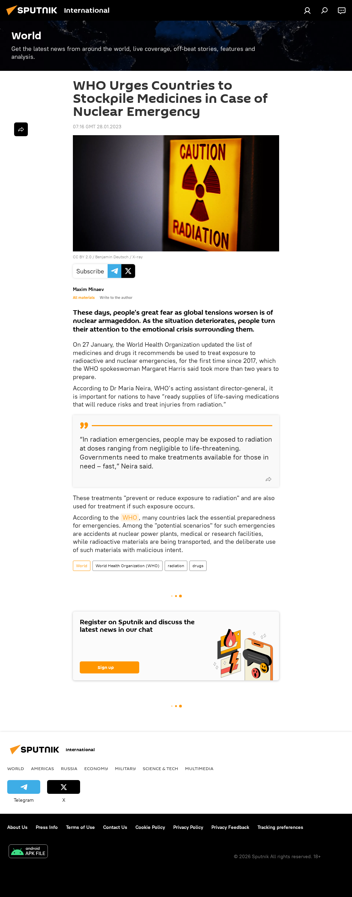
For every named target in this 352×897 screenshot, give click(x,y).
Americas (42, 768)
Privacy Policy (188, 827)
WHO (129, 517)
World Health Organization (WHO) (128, 565)
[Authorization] (307, 10)
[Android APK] (28, 852)
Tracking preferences (280, 827)
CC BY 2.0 (82, 256)
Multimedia (199, 768)
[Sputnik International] (33, 16)
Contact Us (115, 827)
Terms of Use (80, 827)
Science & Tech (160, 768)
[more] (268, 479)
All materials (84, 297)
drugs (198, 565)
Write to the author (116, 297)
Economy (96, 768)
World (81, 565)
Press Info (47, 827)
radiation (176, 565)
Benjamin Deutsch (112, 256)
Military (125, 768)
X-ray (137, 256)
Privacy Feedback (230, 827)
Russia (69, 768)
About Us (17, 827)
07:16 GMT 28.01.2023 (97, 126)
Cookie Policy (150, 827)
